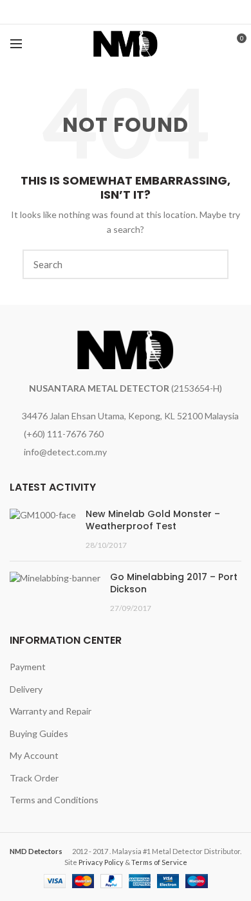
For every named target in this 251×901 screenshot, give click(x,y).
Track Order (34, 777)
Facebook (116, 14)
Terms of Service (159, 862)
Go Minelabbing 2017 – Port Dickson (173, 583)
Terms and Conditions (54, 799)
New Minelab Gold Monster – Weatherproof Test (153, 520)
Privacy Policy (101, 862)
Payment (28, 666)
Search (211, 264)
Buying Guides (39, 733)
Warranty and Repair (50, 710)
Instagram (135, 14)
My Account (34, 755)
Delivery (26, 689)
